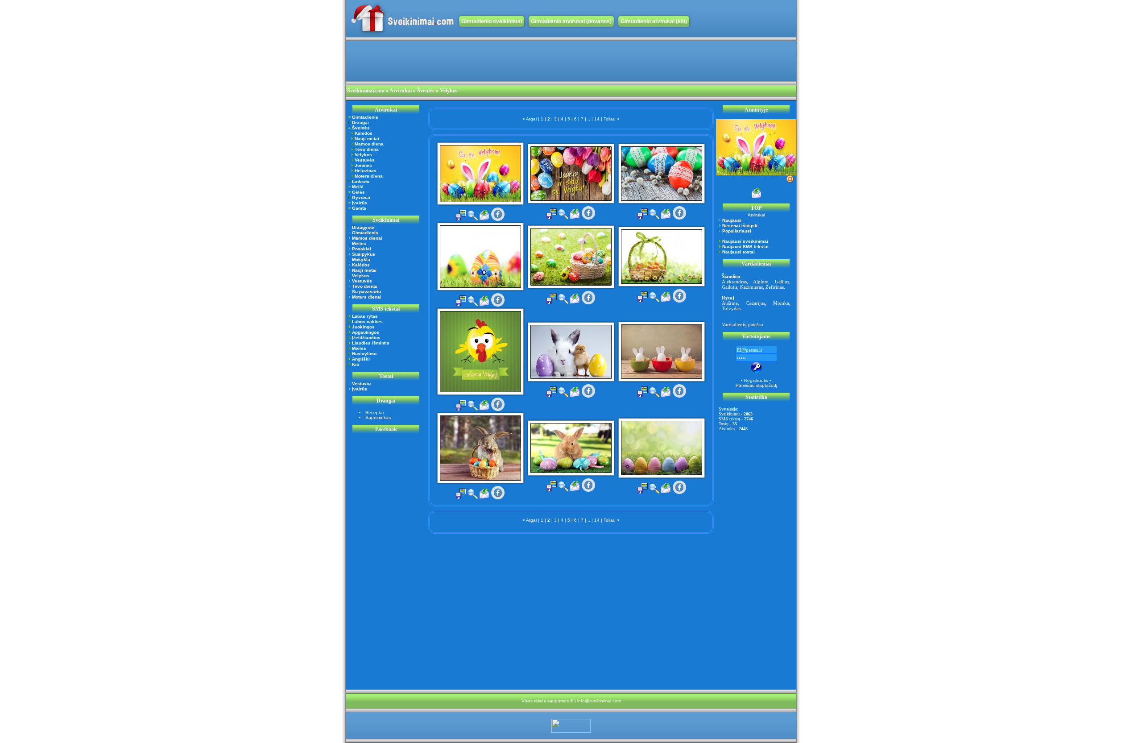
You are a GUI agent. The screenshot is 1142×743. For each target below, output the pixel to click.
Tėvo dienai (364, 286)
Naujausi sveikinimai (745, 241)
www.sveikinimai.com (402, 18)
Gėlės (358, 192)
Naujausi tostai (738, 251)
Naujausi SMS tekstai (745, 246)
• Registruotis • (756, 380)
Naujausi (731, 220)
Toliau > (612, 118)
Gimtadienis (365, 117)
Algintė (760, 281)
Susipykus (363, 254)
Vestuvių (361, 383)
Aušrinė (730, 303)
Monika (781, 303)
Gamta (359, 208)
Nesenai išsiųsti (739, 225)
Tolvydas (731, 308)
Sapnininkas (378, 417)
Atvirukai (400, 90)
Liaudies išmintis (370, 342)
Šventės (361, 127)
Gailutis (729, 287)
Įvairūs (359, 202)
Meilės (359, 243)
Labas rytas (365, 316)
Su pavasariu (366, 291)
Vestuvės (365, 160)
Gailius (782, 281)
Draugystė (363, 227)
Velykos (363, 154)
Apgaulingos (365, 332)
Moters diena (369, 176)
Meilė (358, 186)
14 (597, 118)
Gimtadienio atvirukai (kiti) (654, 21)
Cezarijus (755, 303)
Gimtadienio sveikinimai (491, 21)
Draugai (360, 122)
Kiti (355, 364)
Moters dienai (366, 297)
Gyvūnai (361, 197)
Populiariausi (736, 230)
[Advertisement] (508, 61)
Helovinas (366, 170)
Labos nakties (367, 321)
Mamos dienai (367, 238)
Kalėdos (363, 133)
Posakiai (361, 248)
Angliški (361, 359)
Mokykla (361, 259)
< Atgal (529, 118)
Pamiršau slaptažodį (756, 385)
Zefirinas (774, 287)
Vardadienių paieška (742, 324)
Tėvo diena (367, 149)
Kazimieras (751, 287)
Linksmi (360, 181)
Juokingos (363, 326)
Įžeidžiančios (366, 337)
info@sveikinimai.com (599, 700)
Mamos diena (369, 143)
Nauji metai (367, 138)
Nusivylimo (364, 353)
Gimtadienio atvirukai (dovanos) (571, 21)
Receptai (374, 412)
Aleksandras (734, 281)
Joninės (363, 165)
